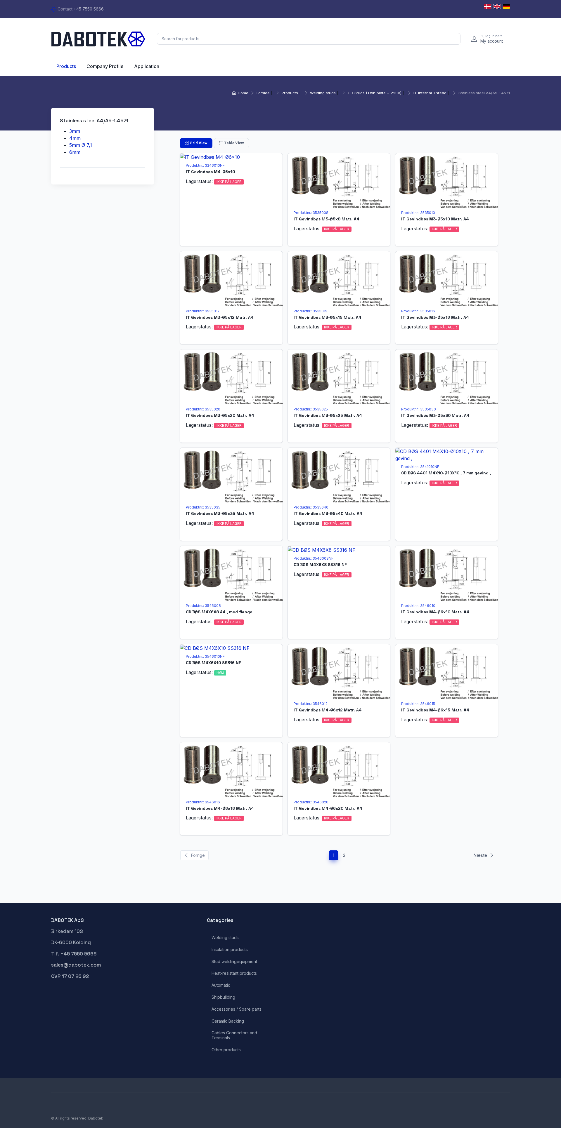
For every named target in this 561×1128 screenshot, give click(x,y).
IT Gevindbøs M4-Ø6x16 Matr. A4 (220, 808)
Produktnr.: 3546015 (418, 703)
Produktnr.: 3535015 (310, 311)
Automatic (221, 985)
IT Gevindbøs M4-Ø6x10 (210, 171)
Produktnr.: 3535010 (418, 212)
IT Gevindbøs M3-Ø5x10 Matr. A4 (435, 219)
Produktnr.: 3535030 (418, 409)
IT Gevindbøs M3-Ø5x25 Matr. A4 (328, 415)
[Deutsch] (506, 6)
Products (66, 66)
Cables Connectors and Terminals (234, 1035)
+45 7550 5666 (89, 8)
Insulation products (230, 949)
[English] (497, 6)
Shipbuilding (223, 997)
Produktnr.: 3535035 (203, 507)
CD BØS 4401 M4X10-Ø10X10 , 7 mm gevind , (446, 473)
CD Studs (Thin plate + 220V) (374, 92)
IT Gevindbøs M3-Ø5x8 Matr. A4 (326, 219)
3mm (74, 131)
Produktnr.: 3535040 (311, 507)
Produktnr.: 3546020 (311, 802)
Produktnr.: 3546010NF (205, 656)
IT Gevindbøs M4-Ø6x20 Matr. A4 (328, 808)
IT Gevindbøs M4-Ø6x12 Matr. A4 (328, 710)
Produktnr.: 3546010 (418, 605)
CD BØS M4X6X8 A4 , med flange (219, 612)
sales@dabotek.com (76, 965)
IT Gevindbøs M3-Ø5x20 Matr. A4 (220, 415)
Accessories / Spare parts (237, 1009)
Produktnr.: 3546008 (203, 605)
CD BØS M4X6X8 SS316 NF (320, 564)
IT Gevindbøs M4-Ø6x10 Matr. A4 (435, 612)
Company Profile (105, 66)
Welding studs (323, 92)
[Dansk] (487, 6)
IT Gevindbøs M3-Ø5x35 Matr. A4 (220, 513)
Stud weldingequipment (234, 961)
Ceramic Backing (228, 1021)
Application (146, 66)
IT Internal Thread (429, 92)
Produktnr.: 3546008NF (313, 558)
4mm (75, 138)
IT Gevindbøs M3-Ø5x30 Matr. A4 (435, 415)
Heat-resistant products (234, 973)
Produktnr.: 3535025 (311, 409)
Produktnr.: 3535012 (202, 311)
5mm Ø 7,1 (80, 145)
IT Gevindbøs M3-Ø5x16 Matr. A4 (435, 317)
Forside (263, 92)
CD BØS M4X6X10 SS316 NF (213, 662)
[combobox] (308, 39)
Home (243, 92)
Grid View (198, 143)
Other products (226, 1049)
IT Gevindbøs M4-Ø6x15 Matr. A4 (435, 710)
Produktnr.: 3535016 (418, 311)
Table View (234, 143)
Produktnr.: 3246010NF (205, 165)
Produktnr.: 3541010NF (420, 466)
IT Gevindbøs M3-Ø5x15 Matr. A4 (327, 317)
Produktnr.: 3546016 (203, 802)
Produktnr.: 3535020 (203, 409)
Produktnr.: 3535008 (311, 212)
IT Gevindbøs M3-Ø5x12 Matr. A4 (220, 317)
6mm (74, 152)
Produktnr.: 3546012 (311, 703)
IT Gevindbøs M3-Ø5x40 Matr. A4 (328, 513)
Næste (480, 855)
